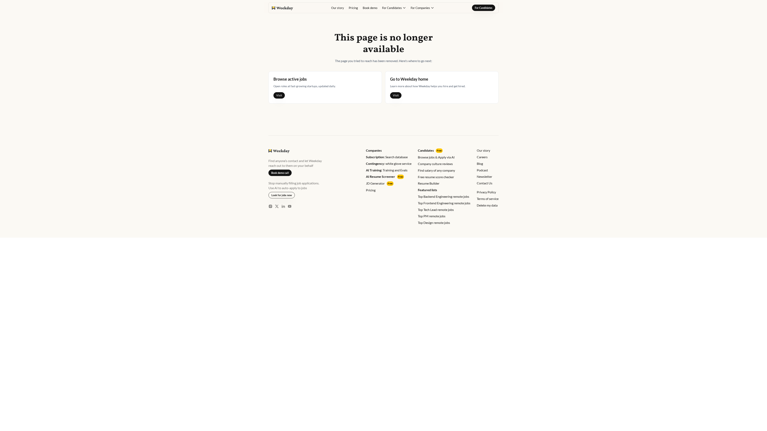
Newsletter (484, 176)
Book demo (370, 8)
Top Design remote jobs (434, 222)
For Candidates (483, 7)
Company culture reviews (435, 164)
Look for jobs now (281, 195)
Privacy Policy (486, 192)
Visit (279, 95)
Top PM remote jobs (431, 216)
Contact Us (484, 183)
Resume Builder (428, 183)
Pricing (353, 8)
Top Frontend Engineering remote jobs (444, 203)
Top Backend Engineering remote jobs (443, 196)
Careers (482, 157)
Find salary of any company (436, 170)
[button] (394, 7)
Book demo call (280, 172)
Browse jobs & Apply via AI (436, 157)
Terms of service (488, 199)
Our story (337, 8)
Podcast (482, 170)
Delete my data (487, 205)
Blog (480, 163)
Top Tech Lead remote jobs (436, 210)
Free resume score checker (436, 177)
